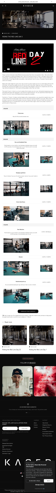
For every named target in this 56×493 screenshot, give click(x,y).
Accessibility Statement (48, 431)
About (35, 422)
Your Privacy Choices (47, 435)
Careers (36, 427)
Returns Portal (46, 427)
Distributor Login (6, 453)
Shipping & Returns (47, 425)
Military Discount (6, 449)
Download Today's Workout (26, 311)
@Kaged (32, 363)
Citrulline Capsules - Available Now (28, 1)
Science (36, 425)
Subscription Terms (47, 433)
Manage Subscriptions (7, 443)
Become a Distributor (7, 451)
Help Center (45, 422)
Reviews (44, 429)
